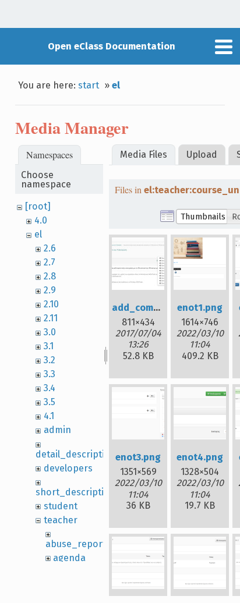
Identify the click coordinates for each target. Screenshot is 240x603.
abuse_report (75, 543)
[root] (38, 206)
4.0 (40, 220)
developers (68, 468)
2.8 (50, 276)
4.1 (49, 415)
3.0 (50, 332)
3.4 (49, 387)
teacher (60, 520)
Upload (201, 154)
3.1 (49, 346)
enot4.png (200, 457)
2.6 (50, 248)
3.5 (49, 401)
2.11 (51, 318)
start (88, 85)
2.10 (51, 304)
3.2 (49, 360)
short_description (75, 492)
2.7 (49, 262)
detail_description (76, 454)
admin (57, 429)
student (60, 506)
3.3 (49, 373)
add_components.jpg (159, 307)
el (116, 85)
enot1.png (200, 307)
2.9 (50, 290)
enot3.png (138, 457)
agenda (69, 557)
